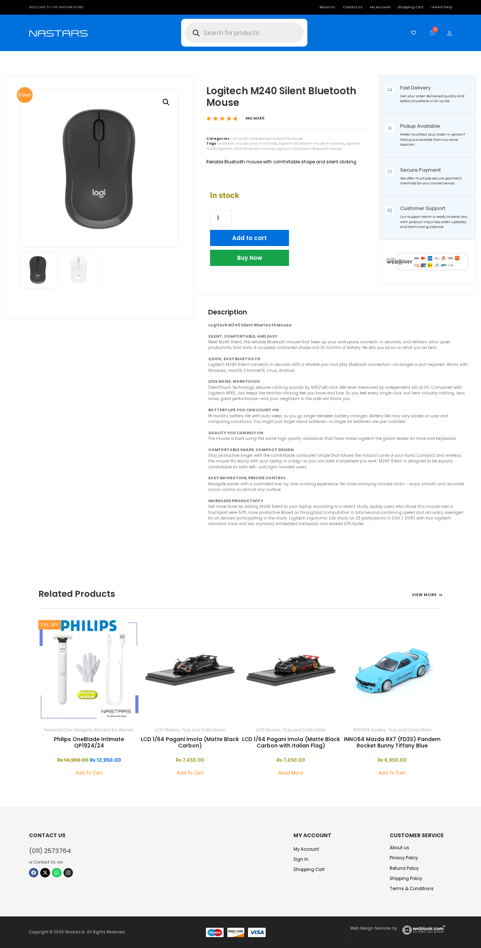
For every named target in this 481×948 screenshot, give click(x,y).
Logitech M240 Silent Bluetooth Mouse (309, 148)
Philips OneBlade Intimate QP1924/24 (89, 742)
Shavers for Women (114, 729)
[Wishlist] (412, 33)
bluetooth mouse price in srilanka (247, 143)
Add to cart (249, 238)
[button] (166, 102)
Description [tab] (229, 290)
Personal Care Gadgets (68, 729)
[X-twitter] (45, 873)
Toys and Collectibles (203, 729)
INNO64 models (369, 729)
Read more (290, 773)
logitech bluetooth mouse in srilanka (312, 143)
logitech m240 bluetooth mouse (246, 148)
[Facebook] (34, 873)
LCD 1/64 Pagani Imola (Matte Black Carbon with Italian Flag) (291, 742)
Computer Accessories (249, 138)
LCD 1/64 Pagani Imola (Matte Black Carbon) (190, 742)
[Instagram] (68, 873)
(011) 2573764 (50, 851)
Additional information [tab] (293, 290)
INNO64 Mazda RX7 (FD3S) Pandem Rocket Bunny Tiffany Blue (392, 742)
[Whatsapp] (57, 873)
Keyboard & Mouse (287, 138)
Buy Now (249, 258)
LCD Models (167, 729)
